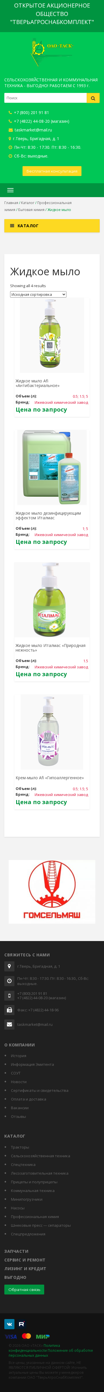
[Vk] (9, 1324)
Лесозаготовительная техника (39, 1173)
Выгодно (15, 1277)
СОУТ (16, 1073)
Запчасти (16, 1251)
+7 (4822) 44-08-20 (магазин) (41, 121)
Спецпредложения (28, 1234)
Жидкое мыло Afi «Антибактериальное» (38, 383)
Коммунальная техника (33, 1190)
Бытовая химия (31, 209)
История (18, 1055)
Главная (11, 202)
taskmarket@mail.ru (33, 130)
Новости (19, 1081)
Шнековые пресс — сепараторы (41, 1225)
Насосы (18, 1208)
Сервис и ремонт (25, 1260)
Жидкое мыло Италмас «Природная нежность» (51, 647)
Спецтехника (23, 1164)
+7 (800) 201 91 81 (31, 112)
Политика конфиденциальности (34, 1348)
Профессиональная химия (35, 1216)
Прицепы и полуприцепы (34, 1181)
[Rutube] (21, 1324)
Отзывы (18, 1116)
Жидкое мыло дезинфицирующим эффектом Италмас (48, 515)
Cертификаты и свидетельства (39, 1090)
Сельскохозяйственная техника (40, 1155)
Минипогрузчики (26, 1199)
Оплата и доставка (28, 1099)
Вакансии (20, 1107)
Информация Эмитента (32, 1064)
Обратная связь (24, 1289)
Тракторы (20, 1147)
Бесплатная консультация (52, 171)
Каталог (27, 202)
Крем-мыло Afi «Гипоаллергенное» (50, 777)
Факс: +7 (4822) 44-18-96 (38, 1010)
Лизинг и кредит (25, 1268)
